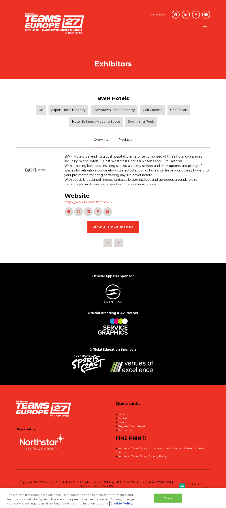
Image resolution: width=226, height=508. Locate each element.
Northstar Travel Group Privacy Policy (142, 456)
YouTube (206, 15)
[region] (113, 498)
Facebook (176, 15)
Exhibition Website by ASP (197, 486)
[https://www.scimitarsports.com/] (113, 304)
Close (168, 498)
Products (125, 140)
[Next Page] (118, 243)
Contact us (125, 430)
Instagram (196, 15)
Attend (122, 422)
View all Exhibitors (113, 227)
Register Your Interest (131, 426)
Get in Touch (158, 14)
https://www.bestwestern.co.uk (88, 202)
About (122, 414)
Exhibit (122, 418)
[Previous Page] (108, 243)
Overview (101, 140)
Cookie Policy (121, 503)
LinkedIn (186, 15)
